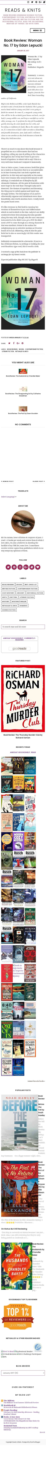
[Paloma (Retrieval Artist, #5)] (18, 907)
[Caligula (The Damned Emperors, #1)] (30, 774)
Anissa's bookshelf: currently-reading (19, 639)
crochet (20, 593)
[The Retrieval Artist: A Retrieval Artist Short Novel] (7, 943)
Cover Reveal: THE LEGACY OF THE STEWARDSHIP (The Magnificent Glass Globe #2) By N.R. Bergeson (22, 1421)
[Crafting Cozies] (7, 831)
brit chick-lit (31, 584)
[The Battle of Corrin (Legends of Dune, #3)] (7, 869)
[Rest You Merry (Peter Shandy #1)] (30, 962)
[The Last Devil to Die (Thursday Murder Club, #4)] (7, 1075)
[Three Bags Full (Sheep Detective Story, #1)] (30, 792)
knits (4, 597)
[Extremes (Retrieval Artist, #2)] (7, 926)
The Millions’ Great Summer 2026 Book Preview (21, 1402)
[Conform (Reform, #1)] (30, 1038)
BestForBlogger (35, 1442)
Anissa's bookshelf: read (23, 752)
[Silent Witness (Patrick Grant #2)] (7, 1057)
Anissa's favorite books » (36, 1081)
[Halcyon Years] (18, 1019)
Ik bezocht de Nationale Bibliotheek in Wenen (20, 1407)
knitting (13, 597)
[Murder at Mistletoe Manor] (30, 1000)
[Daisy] (18, 774)
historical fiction (35, 593)
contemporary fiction (34, 349)
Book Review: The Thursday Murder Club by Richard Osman (23, 736)
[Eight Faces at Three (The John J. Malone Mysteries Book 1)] (18, 830)
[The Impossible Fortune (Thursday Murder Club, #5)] (30, 1056)
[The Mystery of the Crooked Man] (30, 812)
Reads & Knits (23, 10)
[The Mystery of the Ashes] (7, 812)
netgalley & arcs (21, 351)
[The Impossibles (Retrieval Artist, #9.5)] (18, 868)
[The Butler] (7, 792)
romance (23, 606)
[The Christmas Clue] (7, 1000)
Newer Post (8, 481)
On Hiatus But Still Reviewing (14, 1229)
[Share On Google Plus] (18, 343)
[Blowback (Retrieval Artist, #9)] (30, 868)
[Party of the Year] (18, 943)
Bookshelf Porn (10, 1426)
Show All (42, 1432)
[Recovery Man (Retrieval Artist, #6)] (7, 907)
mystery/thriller (19, 601)
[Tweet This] (9, 343)
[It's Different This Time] (30, 849)
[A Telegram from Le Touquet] (18, 811)
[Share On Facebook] (14, 343)
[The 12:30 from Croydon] (30, 1018)
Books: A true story (12, 1417)
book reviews (12, 349)
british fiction (8, 589)
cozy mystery (8, 593)
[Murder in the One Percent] (18, 1075)
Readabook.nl (9, 1405)
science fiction (9, 610)
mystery (5, 601)
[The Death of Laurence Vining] (7, 775)
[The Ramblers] (18, 1000)
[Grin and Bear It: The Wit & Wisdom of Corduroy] (7, 982)
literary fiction (8, 351)
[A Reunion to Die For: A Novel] (18, 792)
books (21, 349)
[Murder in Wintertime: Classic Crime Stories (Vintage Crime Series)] (30, 943)
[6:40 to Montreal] (7, 1019)
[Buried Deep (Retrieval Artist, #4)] (29, 888)
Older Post (38, 481)
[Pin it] (22, 343)
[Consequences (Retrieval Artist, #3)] (30, 907)
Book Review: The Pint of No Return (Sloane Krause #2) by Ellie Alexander (41, 1178)
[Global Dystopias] (18, 1038)
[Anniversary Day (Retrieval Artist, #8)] (7, 887)
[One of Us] (7, 1038)
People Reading (10, 1410)
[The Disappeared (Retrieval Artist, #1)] (18, 926)
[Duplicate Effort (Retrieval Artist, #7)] (18, 888)
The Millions (9, 1401)
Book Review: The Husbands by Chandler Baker (38, 1249)
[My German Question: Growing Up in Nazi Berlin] (18, 1058)
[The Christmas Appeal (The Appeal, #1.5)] (30, 925)
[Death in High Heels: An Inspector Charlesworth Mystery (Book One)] (18, 976)
